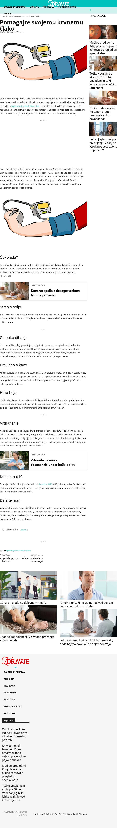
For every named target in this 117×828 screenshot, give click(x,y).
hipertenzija (10, 550)
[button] (102, 10)
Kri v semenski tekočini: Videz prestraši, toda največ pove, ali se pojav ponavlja (86, 642)
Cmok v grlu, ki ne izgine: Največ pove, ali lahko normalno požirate (87, 604)
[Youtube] (16, 667)
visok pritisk (26, 550)
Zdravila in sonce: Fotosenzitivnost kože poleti (53, 462)
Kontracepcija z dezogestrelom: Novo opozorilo (55, 292)
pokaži (23, 529)
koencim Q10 (45, 484)
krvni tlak (18, 550)
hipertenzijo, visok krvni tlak (25, 106)
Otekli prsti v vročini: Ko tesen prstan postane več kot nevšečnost (102, 113)
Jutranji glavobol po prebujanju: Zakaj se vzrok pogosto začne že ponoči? (103, 145)
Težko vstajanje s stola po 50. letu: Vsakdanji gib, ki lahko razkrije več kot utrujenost (13, 793)
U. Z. (6, 26)
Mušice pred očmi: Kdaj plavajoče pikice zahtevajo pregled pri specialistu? (14, 773)
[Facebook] (14, 667)
